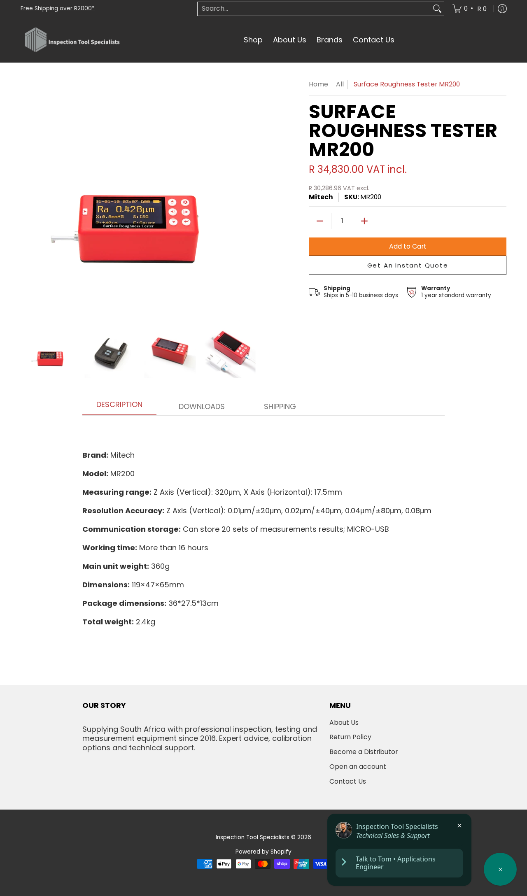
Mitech (321, 197)
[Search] (437, 9)
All (340, 84)
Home (318, 84)
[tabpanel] (263, 525)
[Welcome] (500, 869)
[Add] (364, 221)
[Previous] (26, 199)
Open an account (357, 766)
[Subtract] (320, 221)
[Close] (459, 826)
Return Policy (350, 737)
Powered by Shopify (263, 852)
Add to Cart (408, 246)
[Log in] (502, 9)
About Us (344, 722)
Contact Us (347, 781)
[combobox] (314, 9)
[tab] (119, 407)
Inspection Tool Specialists (252, 837)
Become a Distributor (363, 751)
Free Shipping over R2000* (58, 8)
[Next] (254, 199)
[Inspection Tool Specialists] (72, 40)
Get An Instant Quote (407, 265)
